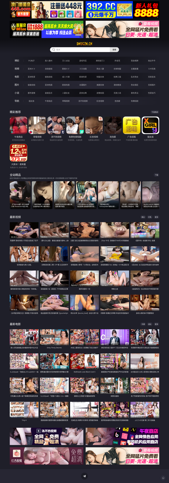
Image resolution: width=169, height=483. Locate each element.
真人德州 (48, 60)
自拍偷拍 (48, 68)
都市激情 (31, 93)
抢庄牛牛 (151, 60)
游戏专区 (83, 60)
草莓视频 (66, 101)
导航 (17, 100)
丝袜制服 (117, 68)
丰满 (143, 324)
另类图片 (151, 85)
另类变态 (151, 77)
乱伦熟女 (134, 77)
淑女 (149, 324)
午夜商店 (48, 101)
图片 (17, 84)
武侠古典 (83, 93)
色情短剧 (134, 101)
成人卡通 (66, 77)
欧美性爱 (83, 77)
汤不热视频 (83, 101)
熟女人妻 (100, 68)
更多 (156, 217)
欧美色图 (66, 85)
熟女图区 (134, 85)
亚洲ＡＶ (31, 68)
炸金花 (117, 60)
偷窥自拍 (31, 85)
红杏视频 (100, 101)
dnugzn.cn (84, 43)
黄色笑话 (134, 93)
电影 (17, 76)
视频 (17, 68)
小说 (17, 92)
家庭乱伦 (48, 93)
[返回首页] (163, 478)
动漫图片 (83, 85)
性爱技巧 (151, 93)
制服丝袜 (100, 77)
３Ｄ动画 (83, 68)
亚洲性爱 (31, 77)
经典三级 (117, 77)
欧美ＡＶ (66, 68)
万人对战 (66, 60)
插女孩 (31, 101)
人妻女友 (66, 93)
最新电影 (15, 324)
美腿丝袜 (100, 85)
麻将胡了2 (100, 60)
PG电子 (31, 60)
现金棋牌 (134, 60)
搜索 (114, 49)
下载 (156, 175)
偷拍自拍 (48, 77)
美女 (143, 217)
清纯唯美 (117, 85)
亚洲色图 (48, 85)
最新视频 (15, 217)
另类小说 (117, 93)
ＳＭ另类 (151, 68)
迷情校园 (100, 93)
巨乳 (149, 217)
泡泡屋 (117, 101)
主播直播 (134, 68)
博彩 (17, 60)
